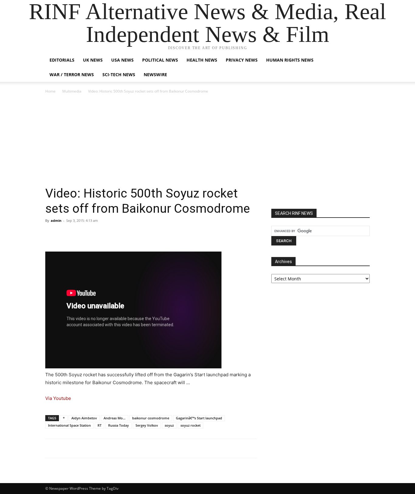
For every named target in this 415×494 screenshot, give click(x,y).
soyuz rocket (190, 425)
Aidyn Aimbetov (84, 418)
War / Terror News (72, 74)
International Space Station (69, 425)
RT (99, 425)
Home (50, 91)
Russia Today (118, 425)
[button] (362, 60)
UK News (93, 60)
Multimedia (71, 91)
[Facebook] (51, 234)
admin (56, 220)
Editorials (62, 60)
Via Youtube (58, 398)
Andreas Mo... (114, 418)
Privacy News (242, 60)
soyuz (169, 425)
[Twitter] (65, 234)
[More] (107, 234)
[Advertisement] (207, 140)
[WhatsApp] (93, 234)
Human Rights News (290, 60)
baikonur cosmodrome (150, 418)
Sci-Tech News (118, 74)
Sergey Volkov (146, 425)
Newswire (155, 74)
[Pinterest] (79, 234)
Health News (202, 60)
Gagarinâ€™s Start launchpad (199, 418)
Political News (160, 60)
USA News (122, 60)
